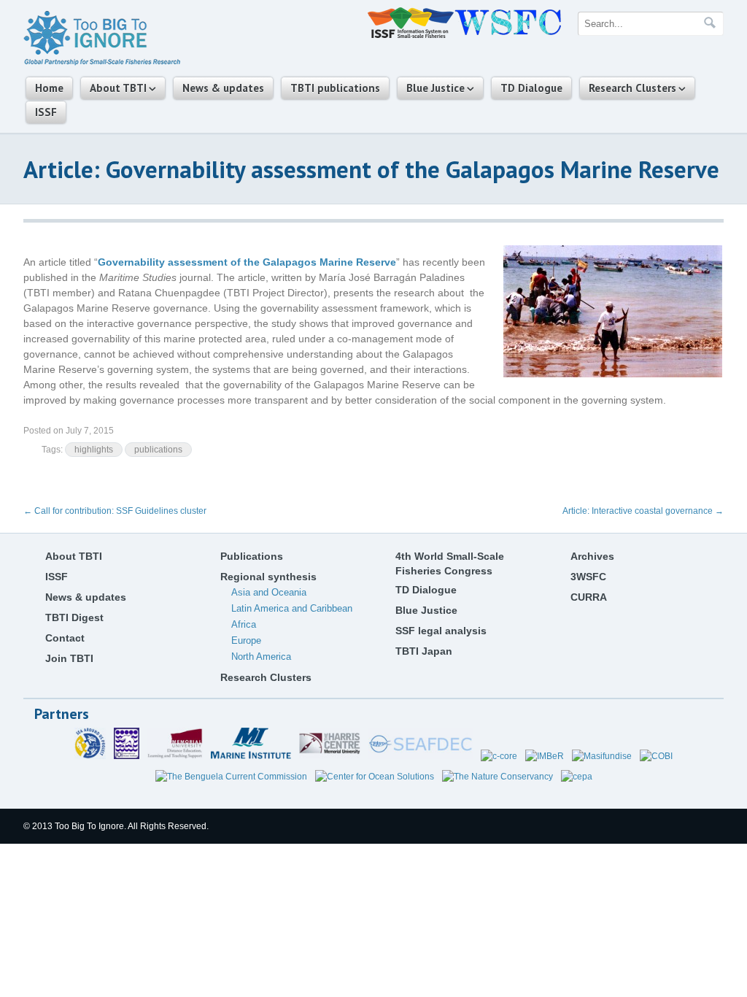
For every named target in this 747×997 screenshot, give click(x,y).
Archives (592, 556)
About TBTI (118, 88)
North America (261, 656)
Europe (246, 640)
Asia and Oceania (268, 592)
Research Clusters (632, 88)
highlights (93, 449)
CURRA (588, 597)
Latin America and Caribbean (291, 608)
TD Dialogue (531, 88)
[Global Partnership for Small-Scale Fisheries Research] (101, 63)
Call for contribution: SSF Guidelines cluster (114, 511)
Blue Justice (435, 88)
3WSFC (588, 576)
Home (49, 88)
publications (158, 449)
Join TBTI (69, 658)
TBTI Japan (423, 651)
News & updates (223, 88)
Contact (65, 638)
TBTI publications (335, 88)
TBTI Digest (74, 617)
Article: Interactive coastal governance (643, 511)
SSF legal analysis (441, 630)
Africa (243, 624)
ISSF (46, 112)
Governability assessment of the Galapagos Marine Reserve (247, 262)
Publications (251, 556)
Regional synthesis (268, 576)
